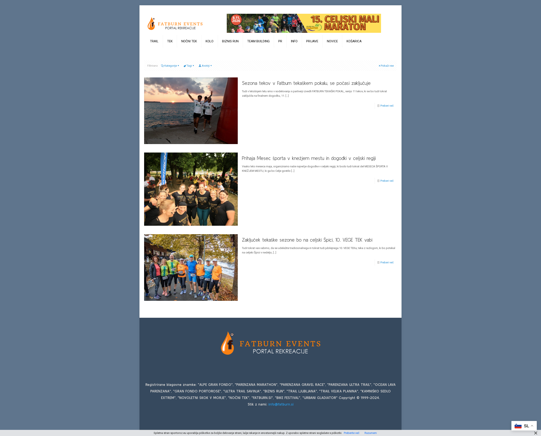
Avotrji (206, 65)
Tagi (189, 65)
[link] (154, 52)
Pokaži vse (387, 65)
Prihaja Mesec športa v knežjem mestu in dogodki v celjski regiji (309, 158)
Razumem (371, 433)
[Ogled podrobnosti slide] (304, 23)
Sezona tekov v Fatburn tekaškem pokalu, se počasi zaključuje (306, 83)
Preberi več (387, 105)
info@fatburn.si (281, 404)
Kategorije (170, 65)
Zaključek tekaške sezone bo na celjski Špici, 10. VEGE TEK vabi (307, 240)
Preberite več (351, 433)
